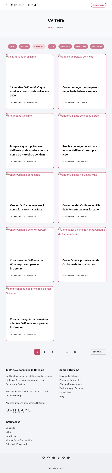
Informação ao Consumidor (19, 440)
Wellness (97, 46)
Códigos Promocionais (70, 384)
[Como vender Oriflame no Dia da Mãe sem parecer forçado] (82, 185)
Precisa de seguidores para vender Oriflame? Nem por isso (79, 150)
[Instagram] (53, 458)
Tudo (12, 46)
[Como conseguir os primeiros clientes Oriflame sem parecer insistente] (30, 299)
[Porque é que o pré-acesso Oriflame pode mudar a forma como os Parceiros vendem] (30, 126)
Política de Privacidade (17, 444)
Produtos (81, 46)
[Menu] (7, 5)
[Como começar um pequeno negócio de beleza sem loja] (82, 67)
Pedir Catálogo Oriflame (71, 388)
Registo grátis (98, 5)
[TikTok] (58, 458)
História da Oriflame (69, 376)
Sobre (8, 432)
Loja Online (65, 392)
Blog (61, 396)
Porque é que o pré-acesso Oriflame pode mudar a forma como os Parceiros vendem (29, 150)
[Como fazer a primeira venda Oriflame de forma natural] (82, 240)
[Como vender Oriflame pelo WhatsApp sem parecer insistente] (30, 240)
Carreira (39, 46)
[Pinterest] (43, 458)
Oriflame (65, 46)
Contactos (10, 428)
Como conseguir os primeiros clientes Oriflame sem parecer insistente (29, 323)
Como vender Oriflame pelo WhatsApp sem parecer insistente (27, 264)
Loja (52, 46)
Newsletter (11, 436)
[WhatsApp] (68, 458)
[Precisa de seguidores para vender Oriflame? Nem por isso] (82, 126)
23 (75, 352)
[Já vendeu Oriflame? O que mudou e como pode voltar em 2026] (30, 67)
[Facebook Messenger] (63, 458)
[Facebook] (48, 458)
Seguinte (97, 352)
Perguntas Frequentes (70, 380)
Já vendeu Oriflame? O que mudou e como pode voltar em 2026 (29, 91)
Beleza (24, 46)
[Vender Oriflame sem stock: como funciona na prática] (30, 185)
